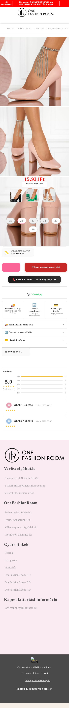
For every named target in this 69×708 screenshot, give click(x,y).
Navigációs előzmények (37, 680)
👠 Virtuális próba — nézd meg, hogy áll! (34, 279)
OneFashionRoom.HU (18, 589)
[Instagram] (15, 629)
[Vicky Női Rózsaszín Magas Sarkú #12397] (34, 105)
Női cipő (40, 28)
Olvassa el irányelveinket (35, 673)
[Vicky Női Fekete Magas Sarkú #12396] (16, 195)
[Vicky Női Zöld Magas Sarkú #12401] (32, 195)
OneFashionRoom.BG (18, 582)
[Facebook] (6, 629)
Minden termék (24, 28)
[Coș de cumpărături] (62, 12)
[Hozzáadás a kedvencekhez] (11, 267)
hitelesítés (10, 567)
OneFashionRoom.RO (18, 574)
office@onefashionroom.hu (21, 607)
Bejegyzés (11, 560)
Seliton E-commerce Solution (34, 688)
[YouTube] (24, 629)
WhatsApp (34, 294)
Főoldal (10, 28)
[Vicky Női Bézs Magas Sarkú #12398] (49, 195)
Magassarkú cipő (55, 28)
